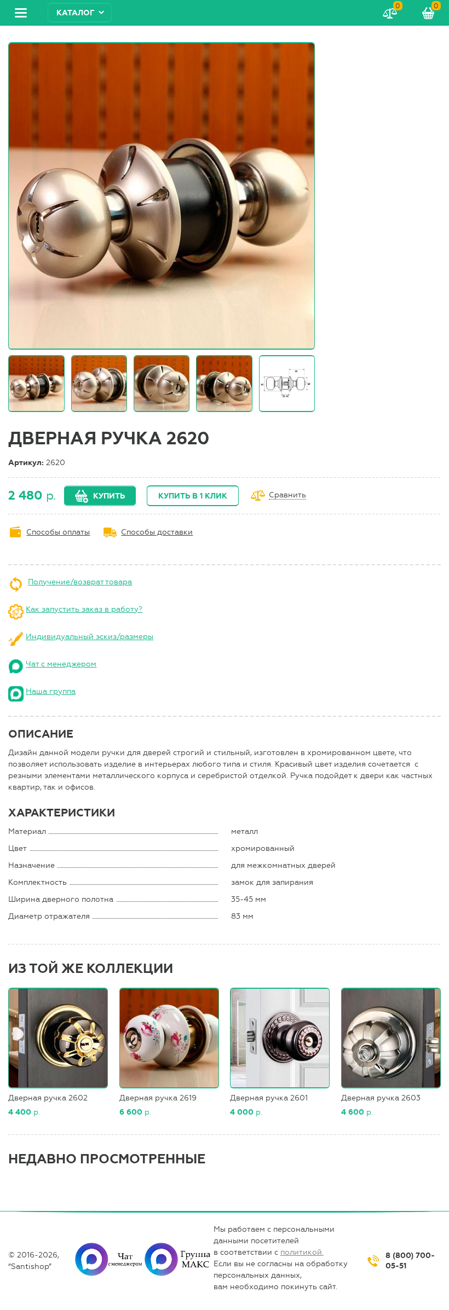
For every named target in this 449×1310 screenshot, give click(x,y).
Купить (109, 496)
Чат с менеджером (61, 664)
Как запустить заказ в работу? (84, 609)
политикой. (302, 1252)
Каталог (75, 13)
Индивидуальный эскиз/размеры (89, 636)
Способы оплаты (58, 532)
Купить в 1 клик (192, 496)
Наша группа (51, 691)
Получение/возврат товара (80, 582)
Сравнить (287, 495)
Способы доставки (157, 532)
